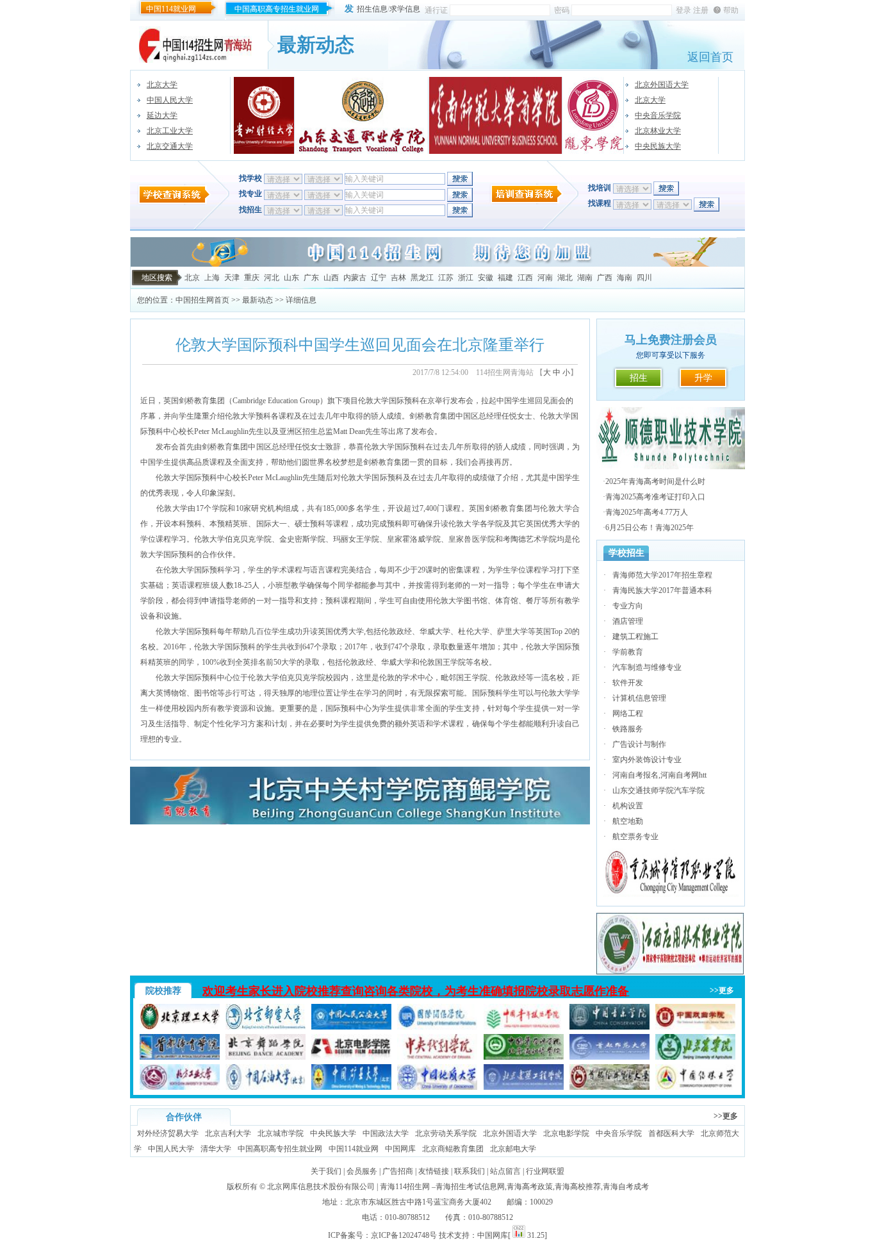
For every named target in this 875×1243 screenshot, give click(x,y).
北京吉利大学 (228, 1133)
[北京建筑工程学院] (524, 1087)
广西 (604, 277)
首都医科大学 (671, 1133)
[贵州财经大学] (264, 115)
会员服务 (362, 1171)
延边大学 (162, 115)
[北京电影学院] (351, 1057)
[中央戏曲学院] (695, 1026)
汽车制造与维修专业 (647, 667)
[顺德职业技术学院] (670, 466)
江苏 (446, 277)
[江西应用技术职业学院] (670, 972)
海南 (624, 277)
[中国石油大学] (265, 1087)
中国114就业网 (171, 8)
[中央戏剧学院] (437, 1057)
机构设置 (627, 805)
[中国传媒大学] (695, 1087)
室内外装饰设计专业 (647, 759)
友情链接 (433, 1171)
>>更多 (722, 990)
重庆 (251, 277)
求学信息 (404, 8)
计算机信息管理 (639, 698)
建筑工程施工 (635, 636)
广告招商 (397, 1171)
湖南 (585, 277)
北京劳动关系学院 (446, 1133)
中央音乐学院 (658, 115)
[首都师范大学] (609, 1057)
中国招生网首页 (202, 300)
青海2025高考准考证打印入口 (655, 496)
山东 (291, 277)
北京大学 (162, 84)
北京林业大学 (658, 130)
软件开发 (627, 682)
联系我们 (469, 1171)
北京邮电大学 (513, 1148)
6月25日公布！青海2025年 (649, 527)
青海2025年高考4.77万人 (646, 512)
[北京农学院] (695, 1057)
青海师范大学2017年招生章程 (662, 575)
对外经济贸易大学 (168, 1133)
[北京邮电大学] (265, 1026)
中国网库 (400, 1148)
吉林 (398, 277)
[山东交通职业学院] (362, 115)
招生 (639, 378)
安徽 (485, 277)
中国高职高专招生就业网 (276, 8)
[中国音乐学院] (609, 1026)
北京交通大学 (170, 146)
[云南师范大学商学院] (495, 115)
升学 (703, 378)
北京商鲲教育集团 (453, 1148)
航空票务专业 (635, 836)
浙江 (465, 277)
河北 (271, 277)
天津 (232, 277)
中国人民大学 (170, 100)
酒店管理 (627, 621)
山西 (331, 277)
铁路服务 (627, 728)
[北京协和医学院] (524, 1057)
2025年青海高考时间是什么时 (655, 481)
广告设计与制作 (639, 744)
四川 (644, 277)
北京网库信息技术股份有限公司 (321, 1186)
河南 (545, 277)
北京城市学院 (281, 1133)
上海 (212, 277)
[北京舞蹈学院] (265, 1057)
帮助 (731, 10)
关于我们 (326, 1171)
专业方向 (627, 605)
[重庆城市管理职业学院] (671, 894)
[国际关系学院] (437, 1026)
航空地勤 (627, 821)
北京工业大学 (170, 130)
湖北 (565, 277)
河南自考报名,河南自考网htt (659, 775)
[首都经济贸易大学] (609, 1087)
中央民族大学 (658, 146)
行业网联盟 (545, 1171)
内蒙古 (354, 277)
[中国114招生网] (437, 264)
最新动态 (257, 300)
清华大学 (215, 1148)
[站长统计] (518, 1235)
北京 (192, 277)
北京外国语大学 (662, 84)
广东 (311, 277)
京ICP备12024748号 (404, 1235)
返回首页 (710, 57)
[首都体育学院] (180, 1057)
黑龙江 (422, 277)
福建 (505, 277)
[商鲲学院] (360, 821)
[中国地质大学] (437, 1087)
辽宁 (378, 277)
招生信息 (372, 8)
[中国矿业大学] (351, 1087)
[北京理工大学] (180, 1026)
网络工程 (627, 713)
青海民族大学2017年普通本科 (662, 590)
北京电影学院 (566, 1133)
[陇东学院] (593, 115)
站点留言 (505, 1171)
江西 (525, 277)
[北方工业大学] (180, 1087)
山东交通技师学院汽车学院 (658, 790)
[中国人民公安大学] (351, 1026)
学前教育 (627, 651)
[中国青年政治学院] (524, 1026)
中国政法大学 (386, 1133)
